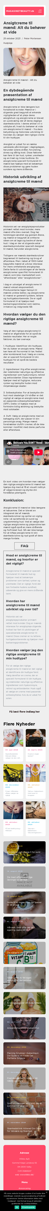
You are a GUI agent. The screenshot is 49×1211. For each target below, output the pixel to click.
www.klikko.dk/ (27, 1175)
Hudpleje (7, 43)
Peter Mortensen (32, 38)
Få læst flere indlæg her (24, 711)
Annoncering (25, 1188)
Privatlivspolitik (28, 1207)
